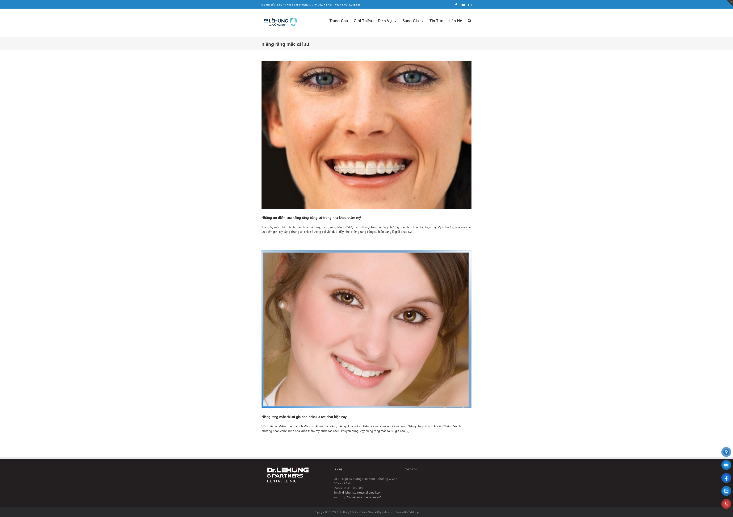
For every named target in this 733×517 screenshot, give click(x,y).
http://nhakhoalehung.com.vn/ (361, 497)
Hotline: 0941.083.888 (347, 4)
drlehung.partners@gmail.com (362, 492)
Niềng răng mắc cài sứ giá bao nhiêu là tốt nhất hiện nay (304, 416)
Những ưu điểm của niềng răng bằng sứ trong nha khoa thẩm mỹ (311, 217)
